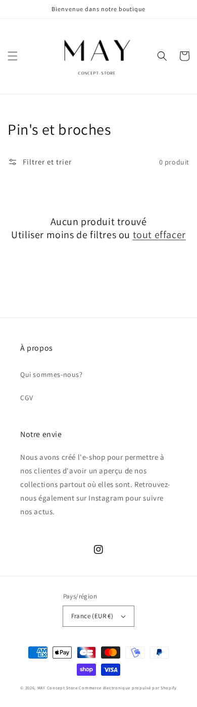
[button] (13, 56)
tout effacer (159, 234)
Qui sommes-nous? (51, 374)
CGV (26, 397)
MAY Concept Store (57, 687)
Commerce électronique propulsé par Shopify (127, 687)
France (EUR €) (92, 616)
